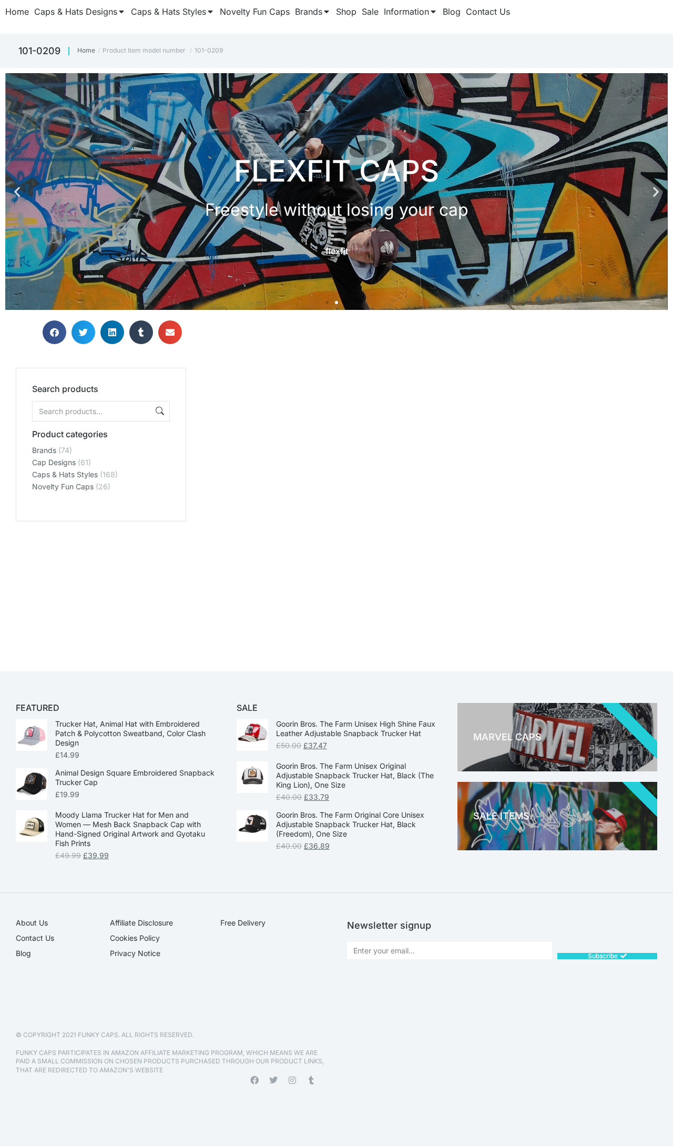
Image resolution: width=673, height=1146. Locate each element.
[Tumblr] (311, 1080)
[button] (17, 191)
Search (159, 411)
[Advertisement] (101, 587)
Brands (44, 450)
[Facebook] (254, 1080)
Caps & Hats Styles (65, 474)
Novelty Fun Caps (63, 486)
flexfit (336, 251)
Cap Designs (54, 462)
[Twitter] (273, 1080)
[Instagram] (292, 1080)
